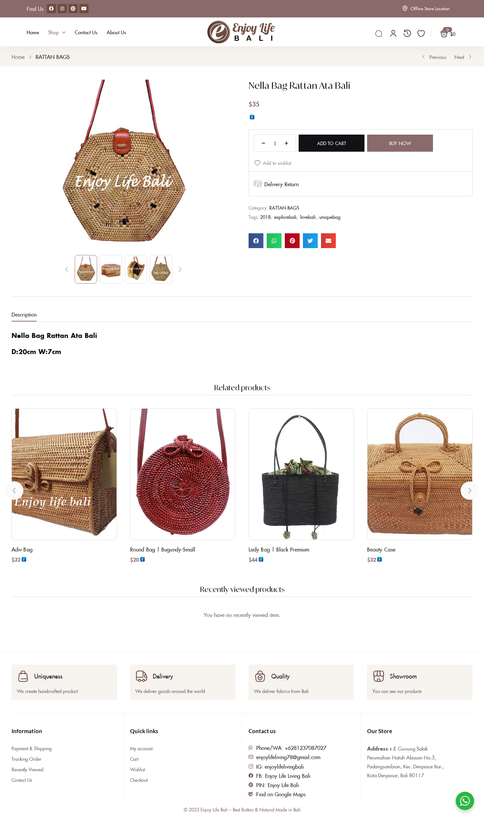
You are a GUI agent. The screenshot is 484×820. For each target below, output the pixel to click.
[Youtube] (84, 8)
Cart (134, 759)
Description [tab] (24, 314)
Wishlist (137, 769)
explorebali (285, 217)
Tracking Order (26, 759)
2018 (265, 217)
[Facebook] (51, 8)
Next (459, 56)
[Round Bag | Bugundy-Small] (182, 474)
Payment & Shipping (32, 748)
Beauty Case (381, 549)
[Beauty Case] (419, 474)
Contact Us (22, 780)
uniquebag (329, 217)
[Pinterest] (73, 8)
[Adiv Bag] (64, 474)
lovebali (308, 217)
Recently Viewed (27, 769)
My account (141, 748)
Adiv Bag (22, 549)
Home (18, 56)
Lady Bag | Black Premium (279, 549)
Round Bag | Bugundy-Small (163, 549)
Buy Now (400, 143)
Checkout (139, 780)
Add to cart (331, 143)
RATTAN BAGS (53, 56)
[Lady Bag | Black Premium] (301, 474)
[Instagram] (62, 8)
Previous (437, 56)
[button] (256, 240)
